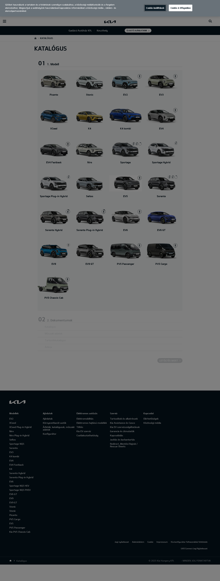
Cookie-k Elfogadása (181, 7)
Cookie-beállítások (155, 7)
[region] (110, 8)
